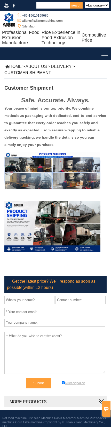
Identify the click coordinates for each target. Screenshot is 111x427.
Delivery (61, 66)
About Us (36, 66)
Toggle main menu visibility (104, 54)
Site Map (28, 26)
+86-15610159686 (35, 15)
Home (13, 66)
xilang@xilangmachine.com (42, 21)
